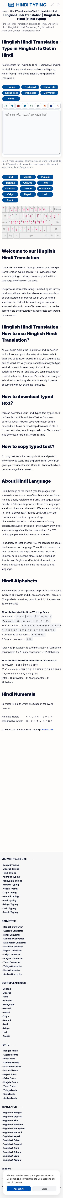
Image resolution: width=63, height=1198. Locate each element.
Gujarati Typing (11, 869)
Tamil (45, 182)
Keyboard (30, 87)
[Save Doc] (51, 106)
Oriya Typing (10, 892)
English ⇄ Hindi (11, 1120)
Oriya (10, 194)
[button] (52, 4)
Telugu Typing (10, 904)
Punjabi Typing (11, 896)
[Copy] (31, 106)
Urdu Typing (9, 908)
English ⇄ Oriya (11, 1140)
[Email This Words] (18, 106)
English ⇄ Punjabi (12, 1144)
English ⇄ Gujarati (12, 1116)
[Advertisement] (30, 786)
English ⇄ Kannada (13, 1124)
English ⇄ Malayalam (14, 1128)
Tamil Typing (9, 900)
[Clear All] (58, 106)
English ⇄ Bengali (12, 1112)
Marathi (28, 177)
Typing (11, 87)
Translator (30, 92)
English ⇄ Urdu (11, 1156)
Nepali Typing (10, 888)
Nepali (27, 194)
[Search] (58, 4)
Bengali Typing (11, 865)
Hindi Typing (9, 873)
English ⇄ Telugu (12, 1152)
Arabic (10, 200)
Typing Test (11, 92)
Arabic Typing (10, 912)
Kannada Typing (11, 876)
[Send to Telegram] (12, 106)
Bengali (10, 182)
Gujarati (27, 182)
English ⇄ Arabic (12, 1160)
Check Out (46, 729)
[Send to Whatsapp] (5, 106)
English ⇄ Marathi (12, 1132)
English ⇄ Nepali (12, 1136)
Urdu (45, 194)
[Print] (38, 106)
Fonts (11, 98)
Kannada (10, 188)
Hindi (10, 177)
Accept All (19, 1189)
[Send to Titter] (25, 106)
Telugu (28, 188)
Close (44, 1189)
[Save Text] (44, 106)
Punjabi (45, 177)
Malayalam (45, 188)
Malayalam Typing (12, 880)
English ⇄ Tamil (11, 1148)
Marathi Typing (11, 884)
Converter (49, 92)
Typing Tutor (49, 87)
